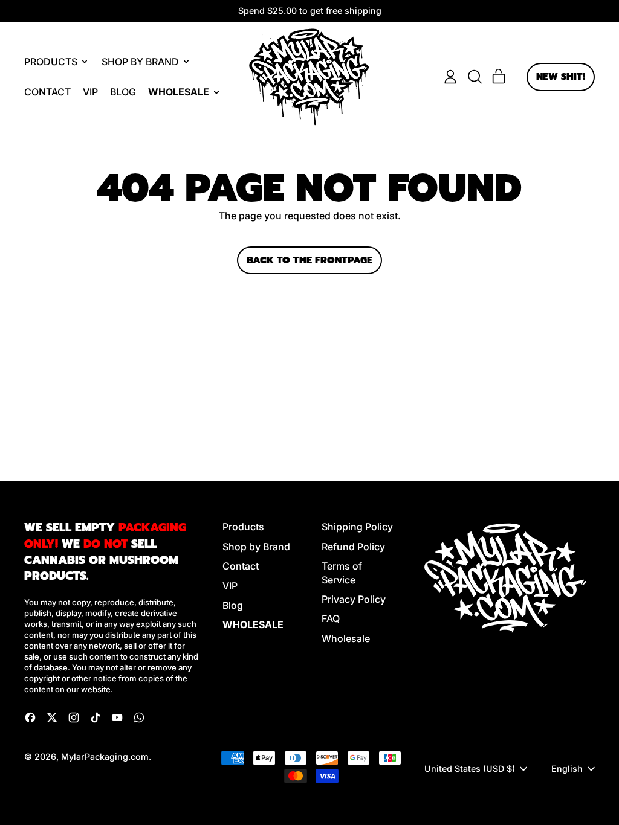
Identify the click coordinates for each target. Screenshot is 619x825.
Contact (47, 92)
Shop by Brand (256, 547)
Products (243, 527)
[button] (474, 76)
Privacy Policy (354, 599)
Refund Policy (353, 547)
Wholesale (346, 638)
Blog (123, 92)
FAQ (331, 618)
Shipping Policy (357, 527)
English (567, 768)
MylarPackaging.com (105, 756)
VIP (90, 92)
